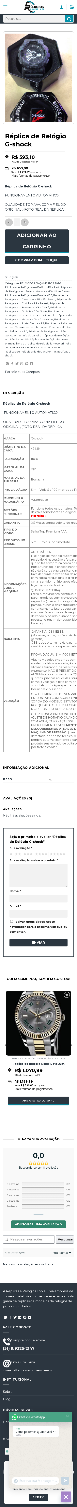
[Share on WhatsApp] (7, 364)
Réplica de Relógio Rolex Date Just (38, 1063)
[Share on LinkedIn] (31, 364)
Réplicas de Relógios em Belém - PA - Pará (32, 287)
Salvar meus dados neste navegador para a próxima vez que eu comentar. (38, 926)
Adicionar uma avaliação (38, 1224)
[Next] (71, 1053)
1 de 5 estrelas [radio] (10, 854)
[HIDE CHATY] (66, 1496)
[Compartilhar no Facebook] (12, 364)
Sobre (7, 1392)
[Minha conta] (62, 7)
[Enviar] (69, 19)
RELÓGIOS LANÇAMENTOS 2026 (40, 283)
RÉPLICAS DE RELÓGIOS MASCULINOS (36, 347)
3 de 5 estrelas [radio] (27, 854)
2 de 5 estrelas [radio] (17, 854)
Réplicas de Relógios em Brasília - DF (28, 295)
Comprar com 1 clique (36, 260)
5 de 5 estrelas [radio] (57, 854)
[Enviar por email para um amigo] (21, 364)
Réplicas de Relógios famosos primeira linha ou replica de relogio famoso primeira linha (38, 343)
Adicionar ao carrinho (37, 240)
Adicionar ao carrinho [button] (39, 1100)
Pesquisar (65, 1239)
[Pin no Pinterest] (26, 364)
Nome (15, 891)
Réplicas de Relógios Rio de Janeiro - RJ (30, 351)
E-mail (15, 906)
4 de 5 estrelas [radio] (41, 854)
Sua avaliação (20, 848)
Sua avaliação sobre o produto (33, 860)
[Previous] (6, 1053)
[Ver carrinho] (71, 7)
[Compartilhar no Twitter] (17, 364)
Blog (6, 1399)
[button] (5, 7)
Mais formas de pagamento (30, 175)
